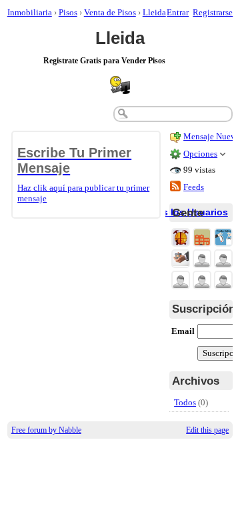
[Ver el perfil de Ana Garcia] (202, 281)
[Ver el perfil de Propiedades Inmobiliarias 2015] (180, 260)
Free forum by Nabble (46, 430)
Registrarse (213, 12)
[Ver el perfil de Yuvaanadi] (202, 260)
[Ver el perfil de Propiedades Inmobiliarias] (180, 238)
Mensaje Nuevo (211, 136)
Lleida (154, 12)
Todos (185, 402)
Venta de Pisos (110, 12)
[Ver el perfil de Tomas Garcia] (223, 260)
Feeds (193, 187)
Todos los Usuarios (183, 212)
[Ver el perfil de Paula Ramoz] (180, 281)
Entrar (178, 12)
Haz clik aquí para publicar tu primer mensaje (83, 174)
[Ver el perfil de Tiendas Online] (223, 238)
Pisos (68, 12)
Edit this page (207, 430)
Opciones (200, 154)
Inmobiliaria (29, 12)
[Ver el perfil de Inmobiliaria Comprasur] (202, 238)
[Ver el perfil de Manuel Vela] (223, 281)
